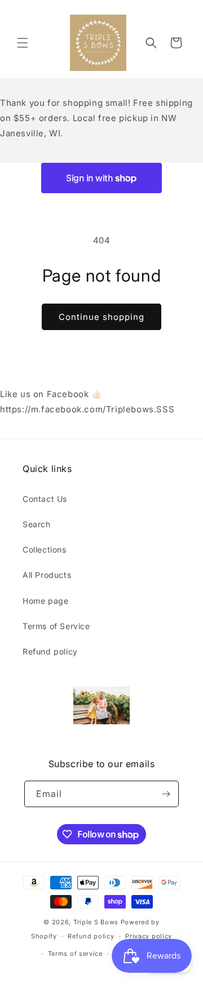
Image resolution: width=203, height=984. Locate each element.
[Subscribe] (165, 794)
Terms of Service (56, 626)
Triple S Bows (95, 922)
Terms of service (75, 954)
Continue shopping (101, 316)
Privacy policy (148, 936)
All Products (47, 575)
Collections (45, 549)
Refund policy (50, 651)
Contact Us (45, 499)
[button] (22, 42)
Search (37, 524)
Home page (45, 600)
